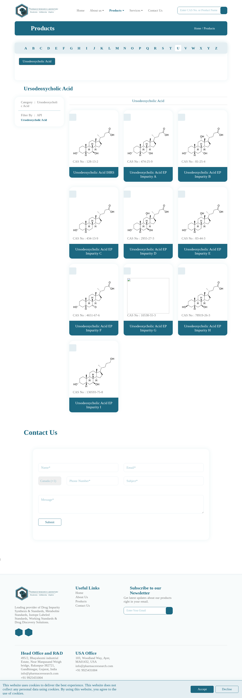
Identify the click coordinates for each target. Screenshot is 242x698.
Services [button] (135, 10)
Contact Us (155, 10)
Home (81, 10)
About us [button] (96, 10)
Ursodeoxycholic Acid (37, 61)
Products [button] (115, 10)
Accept (202, 689)
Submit (49, 522)
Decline (227, 689)
